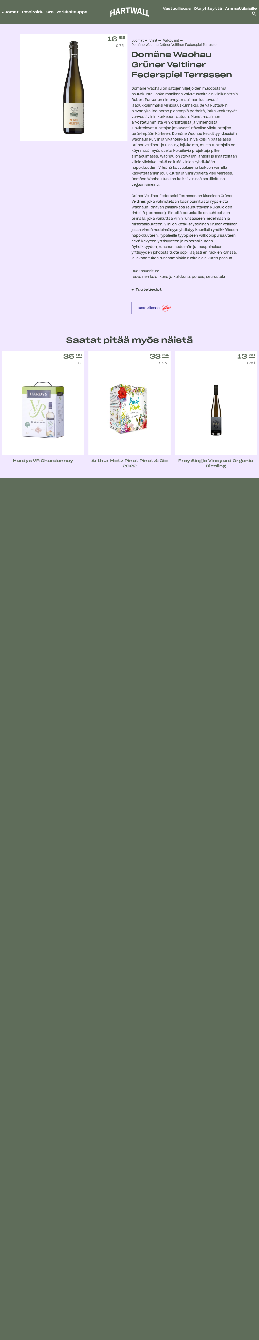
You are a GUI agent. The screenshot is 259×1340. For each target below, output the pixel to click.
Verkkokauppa (71, 12)
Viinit (153, 40)
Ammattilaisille (241, 8)
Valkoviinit (171, 40)
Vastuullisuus (177, 8)
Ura (50, 12)
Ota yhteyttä (208, 8)
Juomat (10, 12)
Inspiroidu (32, 12)
